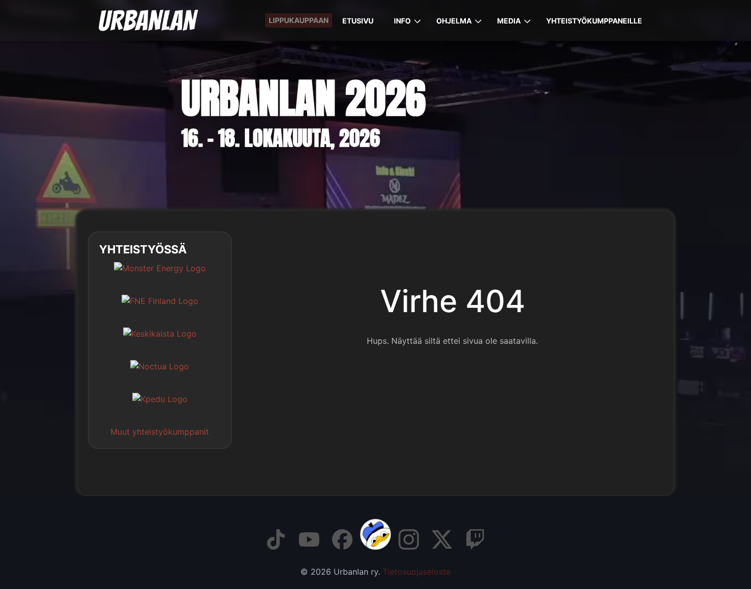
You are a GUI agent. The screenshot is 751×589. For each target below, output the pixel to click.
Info (402, 20)
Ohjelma (454, 20)
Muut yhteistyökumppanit (159, 432)
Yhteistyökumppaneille (594, 20)
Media (509, 20)
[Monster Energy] (160, 276)
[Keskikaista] (160, 341)
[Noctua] (159, 374)
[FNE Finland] (160, 308)
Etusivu (357, 20)
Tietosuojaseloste (417, 572)
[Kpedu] (159, 406)
